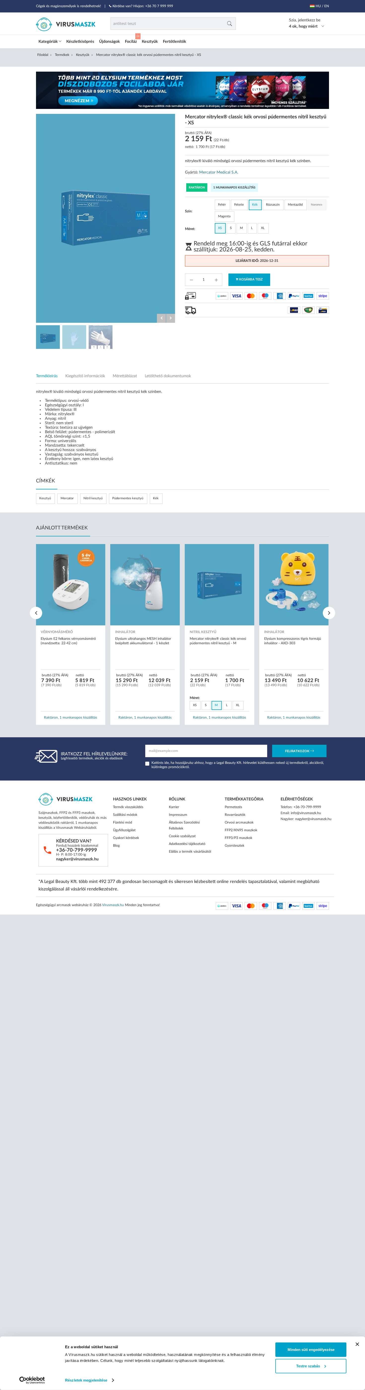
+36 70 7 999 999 (159, 6)
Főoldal (42, 55)
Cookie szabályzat (182, 836)
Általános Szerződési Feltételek (184, 825)
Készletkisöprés (80, 42)
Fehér (222, 204)
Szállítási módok (125, 815)
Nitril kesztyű (93, 498)
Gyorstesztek (234, 845)
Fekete (239, 204)
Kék (255, 204)
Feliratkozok (297, 751)
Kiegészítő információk (85, 376)
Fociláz (131, 42)
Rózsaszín (273, 204)
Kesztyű (45, 498)
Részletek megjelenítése (86, 1380)
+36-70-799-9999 (76, 850)
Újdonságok (109, 42)
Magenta (224, 216)
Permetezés (233, 807)
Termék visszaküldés (128, 807)
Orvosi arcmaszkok (239, 822)
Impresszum (178, 815)
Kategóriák (48, 42)
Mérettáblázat (125, 376)
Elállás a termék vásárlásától (190, 851)
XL (263, 228)
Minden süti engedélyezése (311, 1349)
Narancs (316, 204)
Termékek (62, 55)
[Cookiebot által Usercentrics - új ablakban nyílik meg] (32, 1380)
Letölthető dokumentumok (168, 376)
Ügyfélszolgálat (124, 830)
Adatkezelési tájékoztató (187, 844)
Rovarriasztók (235, 815)
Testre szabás (308, 1366)
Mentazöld (295, 204)
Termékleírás (47, 376)
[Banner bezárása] (357, 1344)
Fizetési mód (122, 822)
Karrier (174, 807)
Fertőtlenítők (174, 42)
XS (220, 228)
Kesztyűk (150, 42)
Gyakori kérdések (126, 838)
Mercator (67, 498)
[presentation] (36, 613)
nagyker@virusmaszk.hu (77, 859)
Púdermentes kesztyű (127, 498)
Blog (116, 845)
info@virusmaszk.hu (306, 813)
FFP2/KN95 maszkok (241, 830)
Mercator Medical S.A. (218, 172)
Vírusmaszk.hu (113, 905)
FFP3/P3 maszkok (238, 838)
